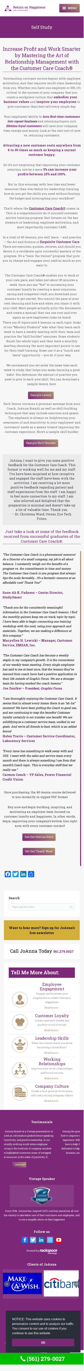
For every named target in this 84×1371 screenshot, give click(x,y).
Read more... (52, 1007)
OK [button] (43, 1342)
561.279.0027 (63, 951)
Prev (7, 1284)
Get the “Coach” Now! (39, 851)
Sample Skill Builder (41, 443)
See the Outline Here (39, 837)
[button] (52, 1333)
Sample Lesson (40, 395)
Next (77, 1284)
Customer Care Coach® (47, 208)
